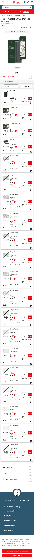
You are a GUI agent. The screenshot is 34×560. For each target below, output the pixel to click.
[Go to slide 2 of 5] (15, 67)
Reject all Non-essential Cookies (17, 551)
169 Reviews (5, 26)
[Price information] (15, 99)
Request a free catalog (12, 507)
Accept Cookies (17, 555)
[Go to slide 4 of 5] (18, 67)
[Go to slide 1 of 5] (14, 67)
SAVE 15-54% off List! (17, 32)
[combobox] (11, 86)
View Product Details (27, 27)
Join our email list (10, 511)
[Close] (32, 537)
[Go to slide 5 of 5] (19, 67)
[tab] (17, 77)
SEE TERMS (26, 11)
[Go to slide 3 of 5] (17, 67)
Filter (26, 86)
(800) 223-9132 (10, 500)
